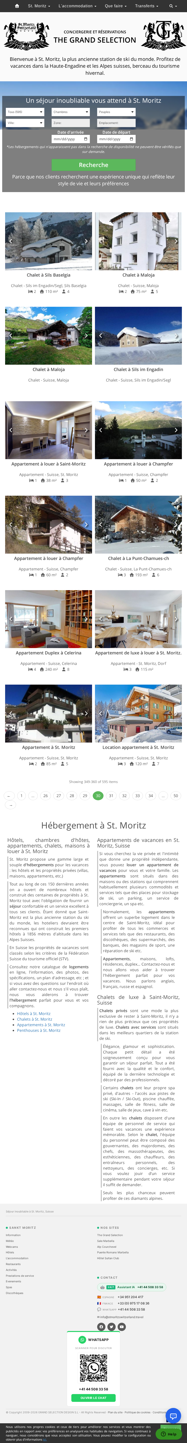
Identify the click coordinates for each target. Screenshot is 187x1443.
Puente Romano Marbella (113, 1252)
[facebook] (101, 1327)
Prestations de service (20, 1275)
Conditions (160, 1412)
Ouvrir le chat (94, 1398)
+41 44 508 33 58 (131, 1309)
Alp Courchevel (106, 1246)
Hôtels (10, 1252)
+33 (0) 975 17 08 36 (133, 1303)
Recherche (93, 165)
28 (72, 795)
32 (124, 795)
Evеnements (13, 1281)
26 (45, 795)
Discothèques (14, 1293)
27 (58, 795)
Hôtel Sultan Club (108, 1258)
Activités (11, 1270)
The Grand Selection (110, 1235)
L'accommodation (76, 6)
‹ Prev (9, 795)
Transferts (145, 6)
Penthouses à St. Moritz (38, 1030)
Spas (9, 1287)
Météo (10, 1241)
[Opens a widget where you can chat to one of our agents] (168, 1434)
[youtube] (122, 1327)
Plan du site (115, 1412)
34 (151, 795)
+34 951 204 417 (130, 1297)
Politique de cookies (138, 1412)
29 (85, 795)
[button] (11, 241)
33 (137, 795)
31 (111, 795)
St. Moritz (38, 6)
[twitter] (111, 1327)
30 (98, 795)
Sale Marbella (105, 1241)
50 (176, 795)
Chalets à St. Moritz (34, 1019)
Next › (10, 804)
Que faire (114, 6)
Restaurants (13, 1264)
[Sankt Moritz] (17, 6)
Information (13, 1235)
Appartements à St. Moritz (41, 1024)
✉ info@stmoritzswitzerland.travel (120, 1317)
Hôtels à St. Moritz (33, 1013)
